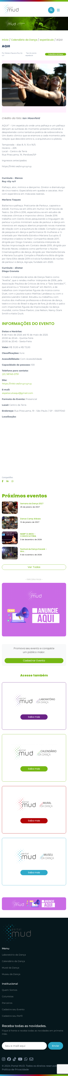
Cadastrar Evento (34, 660)
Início (5, 40)
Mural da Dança (10, 967)
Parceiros (7, 1003)
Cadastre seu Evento (13, 1009)
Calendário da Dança (24, 40)
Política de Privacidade (15, 1069)
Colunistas (7, 996)
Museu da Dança (11, 974)
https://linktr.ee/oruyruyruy (17, 383)
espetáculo (47, 40)
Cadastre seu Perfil (12, 1015)
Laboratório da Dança (14, 954)
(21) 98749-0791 (10, 374)
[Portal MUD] (24, 10)
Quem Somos (9, 990)
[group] (34, 609)
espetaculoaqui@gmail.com (17, 393)
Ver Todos (34, 567)
